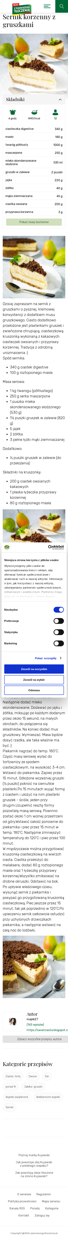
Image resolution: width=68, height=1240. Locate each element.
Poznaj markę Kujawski (34, 1155)
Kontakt (23, 1215)
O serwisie (24, 1194)
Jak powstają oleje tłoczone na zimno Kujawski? (34, 1174)
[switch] (58, 621)
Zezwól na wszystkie (34, 669)
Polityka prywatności (22, 1201)
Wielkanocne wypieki (48, 1097)
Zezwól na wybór (34, 679)
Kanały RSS (17, 1208)
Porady (35, 1208)
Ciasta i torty (13, 1076)
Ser (47, 1076)
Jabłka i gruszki (33, 1086)
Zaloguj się (42, 1215)
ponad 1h (11, 1086)
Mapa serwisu (51, 1201)
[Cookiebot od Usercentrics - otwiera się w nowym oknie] (48, 547)
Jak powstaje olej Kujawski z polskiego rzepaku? (34, 1164)
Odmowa (34, 690)
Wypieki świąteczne (17, 1097)
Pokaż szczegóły (46, 658)
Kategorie (51, 1208)
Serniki (9, 1107)
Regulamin (43, 1194)
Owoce (33, 1076)
